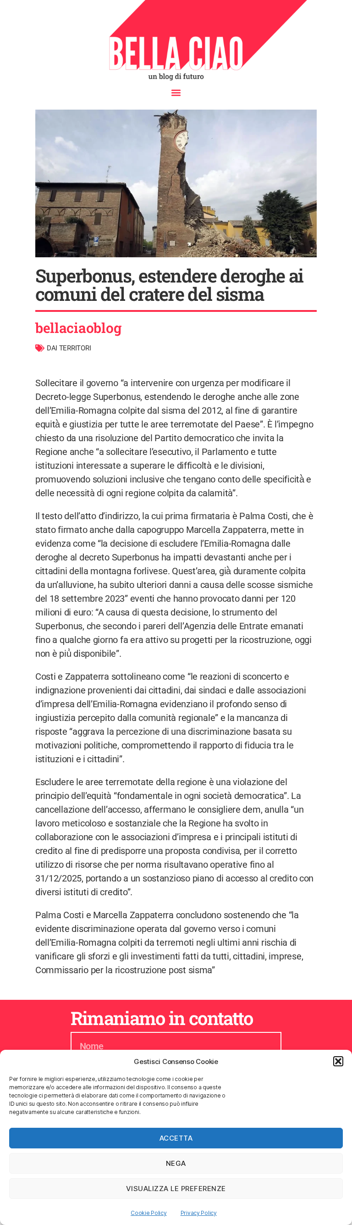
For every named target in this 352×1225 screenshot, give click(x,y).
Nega (176, 1163)
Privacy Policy (199, 1212)
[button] (338, 1061)
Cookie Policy (149, 1212)
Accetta (176, 1138)
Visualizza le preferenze (176, 1188)
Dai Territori (69, 348)
